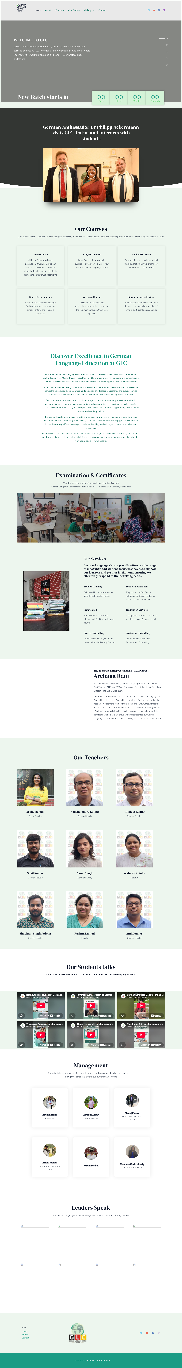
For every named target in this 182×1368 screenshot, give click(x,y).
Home (38, 10)
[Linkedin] (148, 10)
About (48, 10)
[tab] (166, 38)
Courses (59, 10)
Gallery (87, 10)
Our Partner (74, 10)
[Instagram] (164, 10)
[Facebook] (159, 10)
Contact (102, 10)
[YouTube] (154, 10)
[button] (92, 10)
